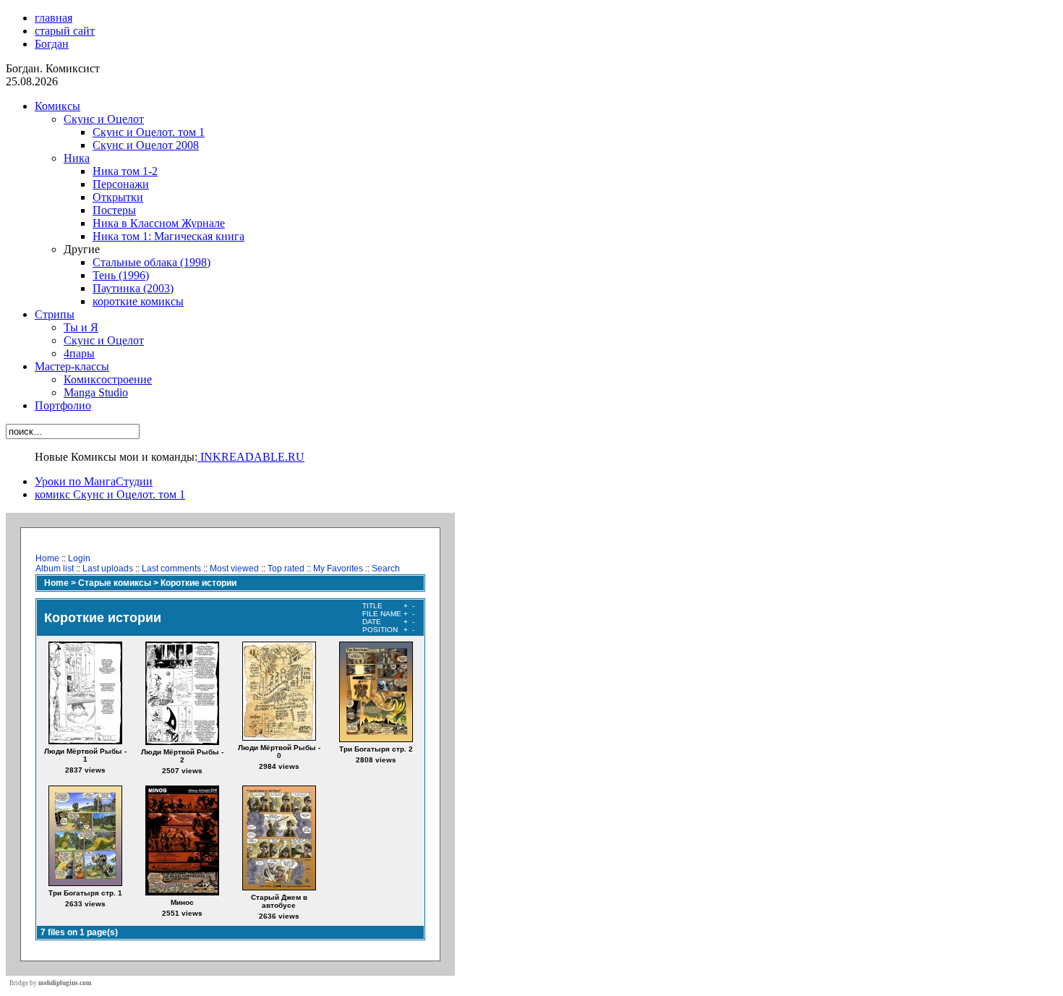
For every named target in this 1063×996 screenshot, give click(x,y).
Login (79, 558)
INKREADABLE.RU (250, 457)
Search (386, 568)
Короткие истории (198, 583)
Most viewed (234, 568)
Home (47, 558)
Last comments (171, 568)
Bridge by (50, 983)
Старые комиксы (114, 583)
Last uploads (107, 568)
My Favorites (338, 568)
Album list (54, 568)
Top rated (286, 568)
